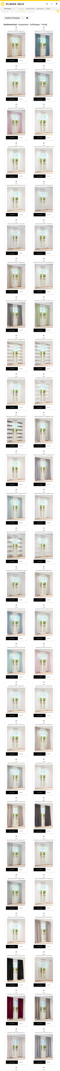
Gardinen (21, 8)
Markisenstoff (40, 8)
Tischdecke (48, 8)
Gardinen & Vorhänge (12, 18)
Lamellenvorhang (30, 8)
